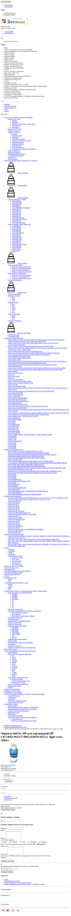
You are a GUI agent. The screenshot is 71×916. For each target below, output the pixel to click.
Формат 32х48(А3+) (14, 152)
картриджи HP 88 (13, 508)
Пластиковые (16, 614)
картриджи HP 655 (14, 521)
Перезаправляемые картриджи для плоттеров (22, 709)
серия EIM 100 (16, 214)
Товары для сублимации (12, 689)
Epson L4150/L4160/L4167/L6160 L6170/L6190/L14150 (25, 351)
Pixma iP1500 (12, 474)
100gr (13, 299)
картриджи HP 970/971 (15, 531)
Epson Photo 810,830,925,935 (17, 399)
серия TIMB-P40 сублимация (21, 208)
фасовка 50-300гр (17, 679)
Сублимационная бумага (16, 155)
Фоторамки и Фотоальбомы (13, 692)
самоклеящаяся (16, 145)
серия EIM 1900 (17, 237)
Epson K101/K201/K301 (15, 393)
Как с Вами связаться (7, 840)
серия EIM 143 (16, 213)
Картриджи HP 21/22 (14, 501)
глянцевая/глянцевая (18, 139)
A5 (13, 602)
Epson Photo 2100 (13, 429)
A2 (13, 607)
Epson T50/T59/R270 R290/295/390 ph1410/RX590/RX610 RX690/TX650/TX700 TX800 (35, 369)
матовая (14, 120)
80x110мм (15, 599)
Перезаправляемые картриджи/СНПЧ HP (17, 571)
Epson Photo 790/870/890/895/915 (18, 401)
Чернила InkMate (22, 198)
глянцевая (15, 122)
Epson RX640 (12, 436)
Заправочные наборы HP (12, 574)
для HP (10, 552)
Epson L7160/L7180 (14, 396)
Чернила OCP (21, 292)
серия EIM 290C (17, 203)
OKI (13, 671)
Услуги (6, 576)
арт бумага (15, 127)
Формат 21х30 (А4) (14, 132)
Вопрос (3, 838)
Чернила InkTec (22, 263)
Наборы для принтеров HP (12, 496)
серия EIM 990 (16, 231)
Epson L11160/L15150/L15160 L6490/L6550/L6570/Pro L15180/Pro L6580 (30, 346)
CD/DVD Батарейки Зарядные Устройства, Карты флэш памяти (24, 694)
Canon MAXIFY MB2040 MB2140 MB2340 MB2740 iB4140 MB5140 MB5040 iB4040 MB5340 (37, 463)
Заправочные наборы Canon (13, 572)
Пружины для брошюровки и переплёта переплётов (24, 611)
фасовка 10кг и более (18, 682)
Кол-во (6, 779)
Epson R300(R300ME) (15, 419)
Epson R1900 (12, 444)
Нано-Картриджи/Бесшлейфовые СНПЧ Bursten (23, 707)
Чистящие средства (10, 577)
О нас (6, 109)
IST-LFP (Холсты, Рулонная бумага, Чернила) (22, 717)
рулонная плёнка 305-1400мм (17, 626)
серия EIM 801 (16, 201)
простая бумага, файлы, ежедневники (24, 149)
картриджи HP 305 (14, 503)
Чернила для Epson (14, 314)
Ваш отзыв (4, 854)
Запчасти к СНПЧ (17, 557)
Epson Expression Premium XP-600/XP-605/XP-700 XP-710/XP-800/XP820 (31, 391)
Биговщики (11, 644)
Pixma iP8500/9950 (14, 489)
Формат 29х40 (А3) (14, 150)
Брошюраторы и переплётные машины (20, 642)
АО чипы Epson (17, 561)
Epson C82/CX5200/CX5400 (17, 386)
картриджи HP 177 (14, 516)
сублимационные (13, 336)
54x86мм (14, 594)
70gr (13, 297)
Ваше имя (4, 846)
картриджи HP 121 (14, 509)
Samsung (14, 661)
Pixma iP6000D (12, 486)
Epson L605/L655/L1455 (15, 394)
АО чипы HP (16, 562)
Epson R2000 (12, 446)
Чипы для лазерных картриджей (18, 684)
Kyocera (14, 666)
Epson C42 (11, 374)
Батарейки (11, 699)
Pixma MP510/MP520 (14, 493)
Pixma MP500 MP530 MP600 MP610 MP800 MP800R (24, 494)
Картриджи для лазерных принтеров (19, 654)
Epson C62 (11, 378)
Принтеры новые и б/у (11, 567)
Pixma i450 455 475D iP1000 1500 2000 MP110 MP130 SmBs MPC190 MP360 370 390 (34, 471)
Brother (10, 584)
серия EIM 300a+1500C (19, 244)
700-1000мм (15, 632)
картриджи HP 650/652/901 (16, 519)
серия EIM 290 (16, 229)
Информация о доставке (12, 881)
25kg (13, 312)
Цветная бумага (13, 159)
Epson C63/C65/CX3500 (15, 379)
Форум (6, 111)
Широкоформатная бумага (16, 154)
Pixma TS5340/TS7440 (15, 459)
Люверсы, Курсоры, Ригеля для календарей (22, 647)
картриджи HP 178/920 (15, 518)
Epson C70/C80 (13, 384)
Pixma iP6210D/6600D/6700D (17, 488)
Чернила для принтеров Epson (21, 266)
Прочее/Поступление (11, 704)
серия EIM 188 (16, 236)
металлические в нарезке (20, 612)
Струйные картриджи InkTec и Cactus (16, 582)
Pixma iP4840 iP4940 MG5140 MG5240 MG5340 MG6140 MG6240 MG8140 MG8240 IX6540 (37, 468)
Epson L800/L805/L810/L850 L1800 (19, 356)
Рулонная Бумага (17, 719)
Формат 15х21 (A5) (14, 130)
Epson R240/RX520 (14, 418)
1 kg (13, 301)
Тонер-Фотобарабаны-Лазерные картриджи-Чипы (20, 651)
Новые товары (12, 706)
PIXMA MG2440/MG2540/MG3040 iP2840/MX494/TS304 (26, 456)
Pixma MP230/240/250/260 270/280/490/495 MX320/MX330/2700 (28, 491)
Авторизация (8, 6)
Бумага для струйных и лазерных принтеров (18, 117)
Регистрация (8, 5)
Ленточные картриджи (15, 716)
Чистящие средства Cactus (12, 691)
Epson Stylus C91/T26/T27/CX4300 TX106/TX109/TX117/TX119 (28, 406)
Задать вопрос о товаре (8, 809)
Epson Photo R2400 (14, 431)
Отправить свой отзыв (7, 861)
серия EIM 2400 (17, 239)
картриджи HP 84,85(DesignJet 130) (19, 513)
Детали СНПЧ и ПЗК (15, 556)
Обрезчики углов (13, 619)
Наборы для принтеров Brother (14, 534)
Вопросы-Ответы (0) (10, 798)
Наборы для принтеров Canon (13, 449)
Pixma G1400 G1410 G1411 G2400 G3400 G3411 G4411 (25, 451)
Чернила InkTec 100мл (15, 265)
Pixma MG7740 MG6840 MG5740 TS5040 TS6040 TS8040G (26, 458)
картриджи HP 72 (13, 504)
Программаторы (9, 569)
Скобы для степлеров (15, 624)
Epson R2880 (12, 448)
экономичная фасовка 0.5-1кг (21, 681)
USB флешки (12, 697)
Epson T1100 (12, 443)
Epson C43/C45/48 (13, 376)
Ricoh (13, 676)
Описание (7, 796)
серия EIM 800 (16, 211)
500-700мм (15, 631)
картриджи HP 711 (14, 523)
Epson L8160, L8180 (14, 359)
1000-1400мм (16, 634)
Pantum (14, 659)
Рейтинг (3, 857)
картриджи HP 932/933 (15, 526)
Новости (7, 104)
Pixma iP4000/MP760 (14, 479)
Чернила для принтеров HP (20, 270)
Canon (10, 586)
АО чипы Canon (17, 564)
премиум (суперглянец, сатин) (21, 140)
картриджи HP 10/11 (14, 533)
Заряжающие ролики (14, 686)
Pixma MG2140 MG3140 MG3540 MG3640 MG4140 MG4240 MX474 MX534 (32, 454)
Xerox (14, 664)
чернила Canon (16, 249)
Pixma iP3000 (12, 478)
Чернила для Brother (14, 294)
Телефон (3, 828)
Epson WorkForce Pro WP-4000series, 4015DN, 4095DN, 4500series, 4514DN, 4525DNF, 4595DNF (38, 413)
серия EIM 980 (16, 246)
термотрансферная (17, 144)
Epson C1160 (12, 439)
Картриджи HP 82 (13, 506)
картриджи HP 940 (14, 528)
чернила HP (15, 251)
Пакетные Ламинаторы (15, 609)
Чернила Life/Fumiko (24, 333)
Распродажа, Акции (10, 649)
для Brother (11, 554)
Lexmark (14, 674)
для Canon (11, 551)
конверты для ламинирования (17, 639)
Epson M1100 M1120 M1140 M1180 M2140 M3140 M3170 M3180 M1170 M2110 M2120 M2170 (37, 361)
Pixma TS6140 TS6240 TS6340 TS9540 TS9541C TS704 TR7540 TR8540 (30, 461)
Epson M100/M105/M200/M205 (17, 398)
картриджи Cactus (13, 712)
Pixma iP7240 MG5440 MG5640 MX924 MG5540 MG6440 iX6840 (28, 453)
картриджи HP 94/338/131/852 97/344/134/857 (22, 514)
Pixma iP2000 (12, 476)
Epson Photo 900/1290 (15, 403)
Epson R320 (11, 421)
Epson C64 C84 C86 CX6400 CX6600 (19, 381)
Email (2, 830)
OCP (9, 581)
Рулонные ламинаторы (15, 617)
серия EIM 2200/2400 (18, 223)
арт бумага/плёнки (17, 147)
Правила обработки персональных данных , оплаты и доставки (24, 884)
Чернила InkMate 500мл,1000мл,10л (19, 224)
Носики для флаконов (15, 280)
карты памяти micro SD (15, 702)
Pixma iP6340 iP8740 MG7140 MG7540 (20, 469)
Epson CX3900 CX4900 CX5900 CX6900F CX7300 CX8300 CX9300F (30, 434)
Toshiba (14, 672)
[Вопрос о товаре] (1, 788)
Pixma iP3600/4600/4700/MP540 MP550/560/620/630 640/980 (26, 466)
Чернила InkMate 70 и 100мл (17, 199)
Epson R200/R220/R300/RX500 (17, 404)
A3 (13, 606)
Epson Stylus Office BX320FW (17, 408)
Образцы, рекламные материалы (18, 711)
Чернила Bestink (22, 173)
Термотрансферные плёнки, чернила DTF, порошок (20, 160)
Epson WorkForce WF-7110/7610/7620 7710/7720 (23, 416)
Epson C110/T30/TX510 (15, 373)
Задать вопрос (41, 844)
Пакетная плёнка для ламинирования (20, 592)
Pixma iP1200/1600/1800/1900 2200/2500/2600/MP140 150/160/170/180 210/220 (32, 473)
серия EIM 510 (16, 221)
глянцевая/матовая (17, 142)
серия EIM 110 (16, 216)
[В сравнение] (5, 788)
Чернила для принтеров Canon (21, 268)
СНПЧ (6, 547)
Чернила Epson (22, 185)
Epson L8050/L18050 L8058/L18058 (19, 358)
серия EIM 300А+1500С (19, 219)
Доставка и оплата (10, 106)
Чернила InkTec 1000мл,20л (17, 273)
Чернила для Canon (14, 296)
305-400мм (15, 627)
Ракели (10, 687)
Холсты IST (12, 157)
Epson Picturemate (13, 426)
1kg (13, 310)
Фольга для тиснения (15, 622)
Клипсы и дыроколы (14, 646)
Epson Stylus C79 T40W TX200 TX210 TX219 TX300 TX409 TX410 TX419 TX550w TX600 (37, 368)
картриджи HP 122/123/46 (16, 511)
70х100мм (15, 597)
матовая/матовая (17, 135)
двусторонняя (16, 125)
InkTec (10, 579)
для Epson (11, 549)
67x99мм (14, 596)
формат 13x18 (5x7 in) (15, 129)
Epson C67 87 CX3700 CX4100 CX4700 (20, 383)
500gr (13, 309)
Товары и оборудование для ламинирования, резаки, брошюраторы (25, 591)
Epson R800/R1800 (14, 424)
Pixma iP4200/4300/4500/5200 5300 (19, 481)
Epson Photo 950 (13, 428)
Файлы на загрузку (10, 108)
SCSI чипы (15, 559)
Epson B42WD (12, 371)
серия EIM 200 (16, 204)
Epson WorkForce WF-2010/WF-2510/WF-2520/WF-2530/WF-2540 (28, 414)
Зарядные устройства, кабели (17, 701)
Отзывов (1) (8, 799)
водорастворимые (13, 335)
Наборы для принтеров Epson (13, 338)
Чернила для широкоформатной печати (24, 721)
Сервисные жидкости (15, 320)
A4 (13, 604)
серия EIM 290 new (18, 232)
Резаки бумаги (12, 641)
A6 (13, 601)
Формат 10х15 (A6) (14, 119)
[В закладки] (3, 788)
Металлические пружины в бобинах (23, 616)
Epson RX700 (12, 438)
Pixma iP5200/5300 (14, 484)
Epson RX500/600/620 (15, 441)
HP (9, 589)
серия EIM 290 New (18, 218)
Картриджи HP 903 (14, 524)
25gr (13, 304)
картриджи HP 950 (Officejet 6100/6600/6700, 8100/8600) (25, 529)
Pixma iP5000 (12, 483)
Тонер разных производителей (17, 677)
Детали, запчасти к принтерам (14, 566)
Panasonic (15, 667)
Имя (2, 821)
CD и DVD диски (13, 696)
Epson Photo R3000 (14, 433)
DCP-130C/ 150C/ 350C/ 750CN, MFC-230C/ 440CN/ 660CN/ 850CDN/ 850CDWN (33, 539)
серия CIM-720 (16, 209)
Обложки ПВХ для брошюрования (19, 621)
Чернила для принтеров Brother (22, 271)
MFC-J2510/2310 (13, 542)
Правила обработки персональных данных (17, 882)
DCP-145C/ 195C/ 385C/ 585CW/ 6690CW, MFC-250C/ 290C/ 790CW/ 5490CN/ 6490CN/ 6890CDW (39, 541)
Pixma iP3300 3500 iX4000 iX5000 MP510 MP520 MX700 (26, 464)
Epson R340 (11, 423)
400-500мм (15, 629)
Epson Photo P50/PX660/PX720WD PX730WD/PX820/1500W (27, 363)
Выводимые (12, 714)
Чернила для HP (13, 302)
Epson (10, 587)
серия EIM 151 (16, 206)
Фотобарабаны (12, 652)
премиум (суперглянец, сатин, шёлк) (23, 124)
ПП (13, 636)
